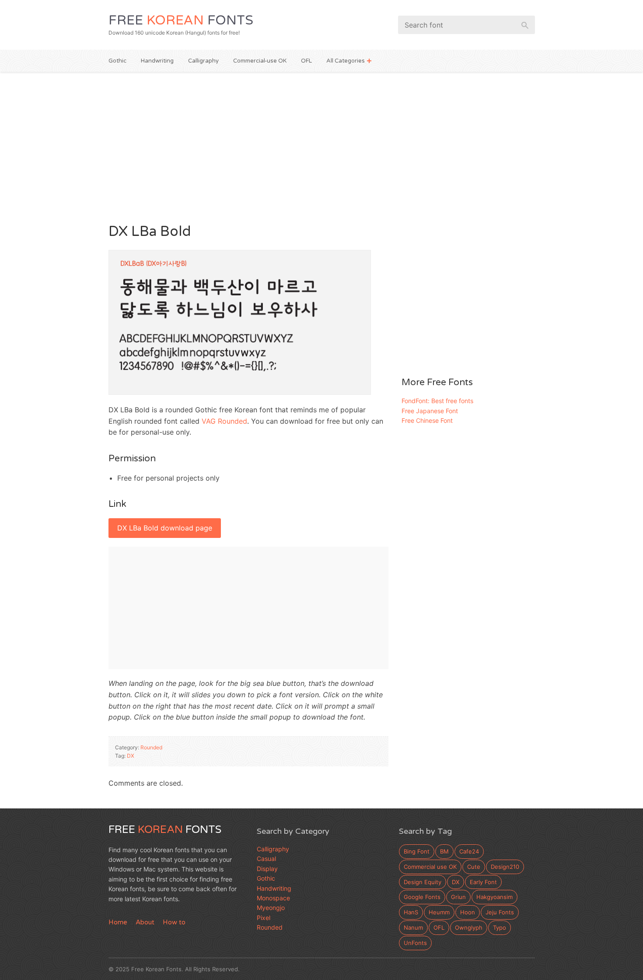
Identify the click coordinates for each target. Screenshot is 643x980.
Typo (499, 927)
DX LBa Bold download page (164, 527)
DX (130, 755)
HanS (411, 912)
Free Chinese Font (427, 420)
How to (174, 922)
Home (117, 922)
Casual (266, 858)
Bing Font (417, 851)
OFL (306, 60)
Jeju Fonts (500, 912)
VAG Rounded (224, 421)
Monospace (273, 898)
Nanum (413, 927)
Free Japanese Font (430, 410)
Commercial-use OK (260, 60)
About (145, 922)
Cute (473, 866)
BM (444, 851)
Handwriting (157, 60)
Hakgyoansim (494, 896)
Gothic (117, 60)
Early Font (483, 881)
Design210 (505, 866)
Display (267, 868)
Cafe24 (469, 851)
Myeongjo (271, 907)
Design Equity (422, 881)
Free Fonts (180, 20)
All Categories (345, 60)
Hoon (467, 912)
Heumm (439, 912)
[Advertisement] (321, 146)
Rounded (151, 747)
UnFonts (415, 942)
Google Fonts (422, 896)
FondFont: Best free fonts (437, 400)
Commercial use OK (430, 866)
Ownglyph (468, 927)
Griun (458, 896)
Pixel (263, 917)
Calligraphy (203, 60)
